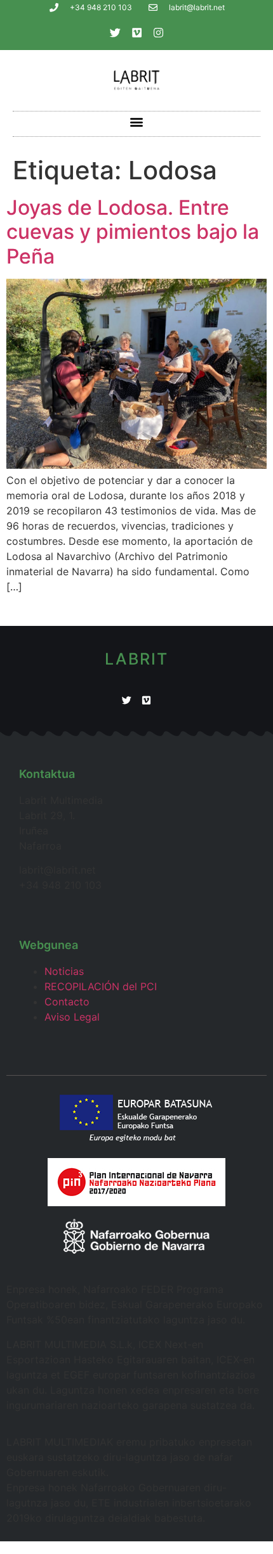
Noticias (64, 971)
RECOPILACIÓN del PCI (100, 986)
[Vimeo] (136, 32)
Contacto (67, 1001)
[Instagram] (158, 32)
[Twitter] (115, 32)
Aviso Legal (72, 1016)
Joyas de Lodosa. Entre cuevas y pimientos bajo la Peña (132, 232)
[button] (136, 121)
